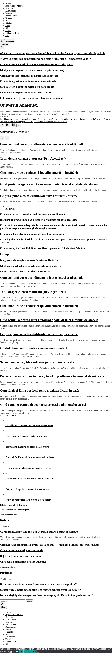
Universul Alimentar (19, 105)
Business (9, 8)
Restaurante (10, 18)
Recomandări (11, 16)
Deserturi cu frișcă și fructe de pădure (26, 436)
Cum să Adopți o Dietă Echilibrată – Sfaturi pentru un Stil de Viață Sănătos (42, 248)
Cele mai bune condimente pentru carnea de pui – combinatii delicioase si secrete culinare (49, 544)
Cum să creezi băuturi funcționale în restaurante (27, 86)
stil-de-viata (10, 209)
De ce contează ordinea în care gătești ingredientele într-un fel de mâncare (52, 376)
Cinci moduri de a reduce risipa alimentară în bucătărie (39, 172)
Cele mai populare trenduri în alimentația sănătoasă (29, 75)
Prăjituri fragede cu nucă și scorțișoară (27, 489)
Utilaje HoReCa (12, 33)
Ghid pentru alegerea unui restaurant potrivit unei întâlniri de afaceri (49, 184)
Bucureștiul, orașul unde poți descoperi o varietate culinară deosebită (38, 219)
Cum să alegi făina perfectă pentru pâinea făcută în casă (39, 390)
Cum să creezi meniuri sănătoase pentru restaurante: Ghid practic (36, 64)
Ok (21, 652)
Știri (7, 35)
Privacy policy (30, 652)
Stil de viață (10, 28)
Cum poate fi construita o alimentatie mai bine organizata (32, 233)
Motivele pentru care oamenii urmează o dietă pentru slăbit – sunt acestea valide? (45, 58)
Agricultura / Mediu (14, 6)
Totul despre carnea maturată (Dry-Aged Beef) (33, 158)
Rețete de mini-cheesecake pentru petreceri (28, 467)
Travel (8, 30)
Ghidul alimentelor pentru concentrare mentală (33, 348)
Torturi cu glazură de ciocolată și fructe (27, 446)
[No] (38, 652)
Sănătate (9, 23)
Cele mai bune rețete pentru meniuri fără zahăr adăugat (31, 98)
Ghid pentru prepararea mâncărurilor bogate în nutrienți (32, 70)
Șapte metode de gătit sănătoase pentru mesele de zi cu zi (40, 362)
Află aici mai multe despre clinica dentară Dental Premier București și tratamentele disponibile (52, 53)
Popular (8, 206)
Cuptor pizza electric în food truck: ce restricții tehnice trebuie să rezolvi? (40, 589)
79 (7, 415)
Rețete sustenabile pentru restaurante (20, 556)
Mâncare (9, 13)
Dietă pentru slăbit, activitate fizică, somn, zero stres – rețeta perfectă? (39, 584)
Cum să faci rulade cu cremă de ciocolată (28, 499)
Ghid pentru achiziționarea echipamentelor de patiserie (30, 265)
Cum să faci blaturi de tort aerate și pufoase (29, 457)
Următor (12, 415)
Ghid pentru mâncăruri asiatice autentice (23, 561)
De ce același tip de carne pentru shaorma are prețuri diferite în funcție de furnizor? (46, 595)
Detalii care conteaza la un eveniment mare (29, 425)
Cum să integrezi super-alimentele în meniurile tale (28, 81)
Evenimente (10, 11)
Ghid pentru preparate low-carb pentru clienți (25, 92)
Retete (8, 20)
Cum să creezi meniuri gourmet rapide (21, 550)
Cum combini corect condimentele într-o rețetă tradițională (41, 144)
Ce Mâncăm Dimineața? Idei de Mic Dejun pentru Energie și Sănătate (39, 531)
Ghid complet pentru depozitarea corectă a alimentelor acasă (43, 404)
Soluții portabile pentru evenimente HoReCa (25, 271)
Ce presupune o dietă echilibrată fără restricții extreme (39, 196)
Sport (7, 25)
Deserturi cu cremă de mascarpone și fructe (29, 478)
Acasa (8, 3)
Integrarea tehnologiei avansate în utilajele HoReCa (29, 260)
